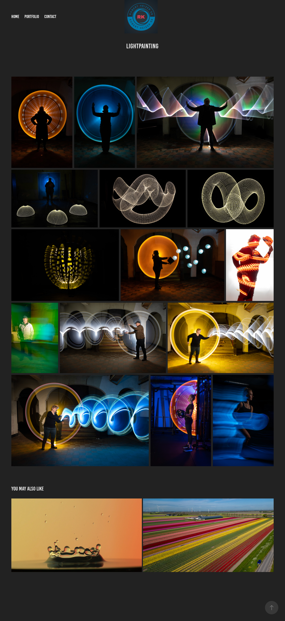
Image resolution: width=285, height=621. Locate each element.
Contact (50, 16)
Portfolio (31, 16)
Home (15, 16)
